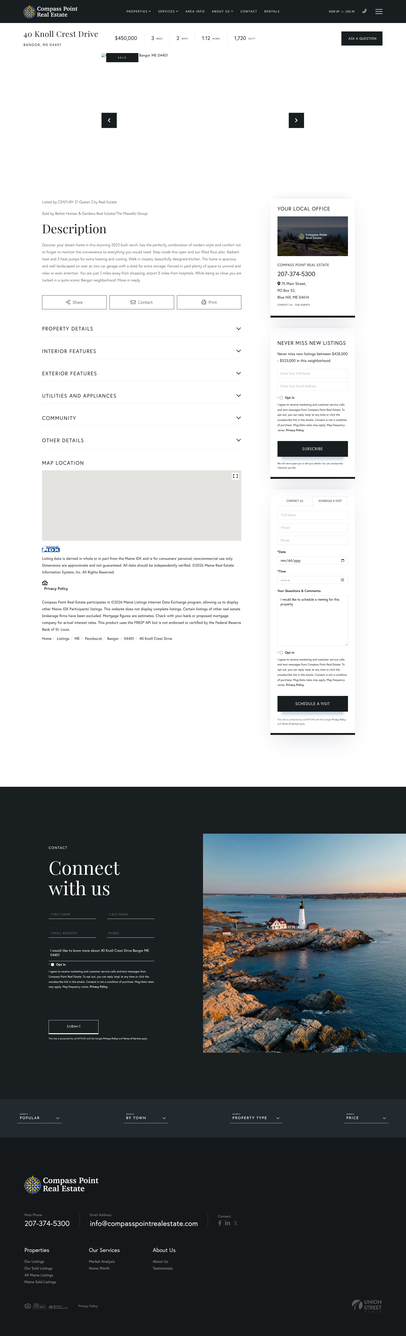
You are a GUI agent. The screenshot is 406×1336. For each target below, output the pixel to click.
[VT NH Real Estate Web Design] (367, 1306)
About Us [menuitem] (221, 11)
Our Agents (302, 304)
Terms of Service (290, 723)
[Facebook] (220, 1223)
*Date (281, 552)
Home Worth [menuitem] (99, 1268)
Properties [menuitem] (137, 11)
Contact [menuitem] (249, 11)
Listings (63, 638)
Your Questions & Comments (299, 591)
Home (46, 638)
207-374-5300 (296, 274)
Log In (350, 11)
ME (77, 638)
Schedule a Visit (330, 501)
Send (73, 1027)
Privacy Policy (56, 588)
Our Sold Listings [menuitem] (38, 1268)
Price (352, 1118)
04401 (129, 638)
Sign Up (334, 11)
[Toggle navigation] (379, 11)
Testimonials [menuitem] (163, 1268)
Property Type (249, 1118)
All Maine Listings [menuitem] (38, 1275)
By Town (136, 1118)
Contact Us (285, 304)
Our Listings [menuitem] (34, 1261)
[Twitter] (236, 1223)
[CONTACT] (362, 38)
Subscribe (312, 448)
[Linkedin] (227, 1223)
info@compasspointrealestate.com (144, 1223)
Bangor (113, 638)
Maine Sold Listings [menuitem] (40, 1282)
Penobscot (93, 638)
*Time (281, 571)
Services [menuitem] (166, 11)
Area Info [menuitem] (195, 11)
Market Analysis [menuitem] (102, 1261)
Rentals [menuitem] (272, 11)
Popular (30, 1118)
